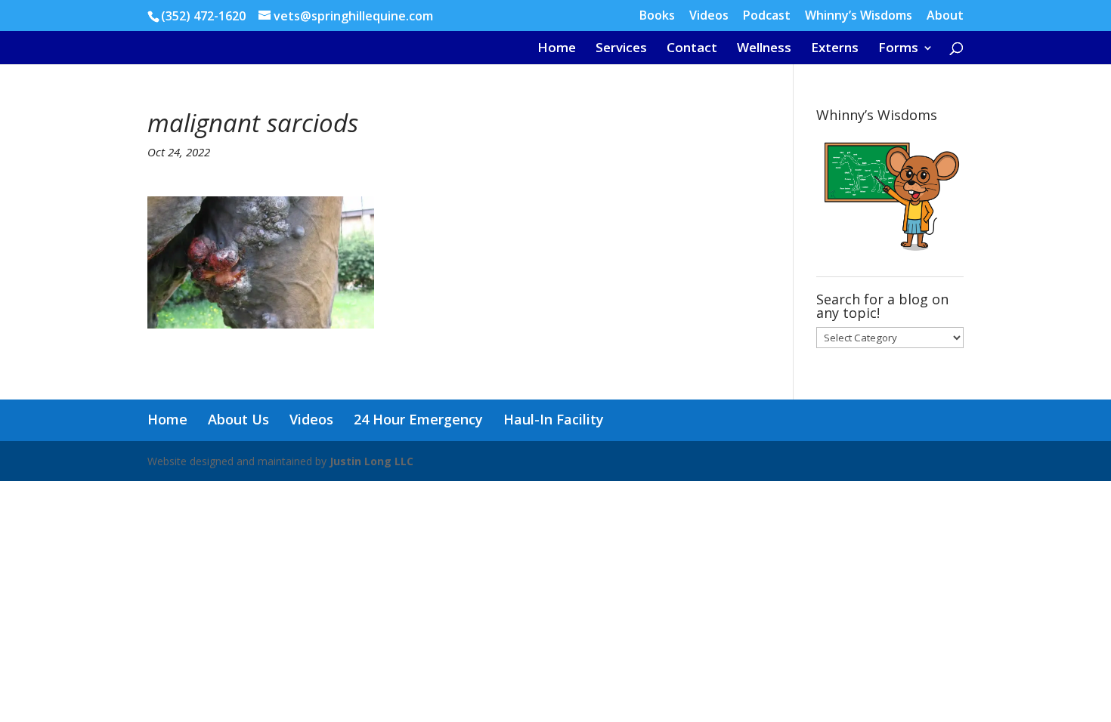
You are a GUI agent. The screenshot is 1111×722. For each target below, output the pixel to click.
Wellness (764, 49)
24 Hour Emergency (418, 419)
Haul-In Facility (553, 419)
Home (556, 49)
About (945, 16)
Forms (898, 49)
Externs (835, 49)
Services (621, 49)
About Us (238, 419)
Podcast (767, 16)
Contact (692, 49)
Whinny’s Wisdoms (858, 16)
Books (657, 16)
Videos (709, 16)
